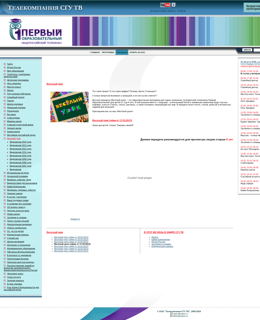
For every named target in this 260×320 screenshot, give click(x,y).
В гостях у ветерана (16, 197)
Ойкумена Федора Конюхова (21, 252)
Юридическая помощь (18, 235)
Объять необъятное (16, 228)
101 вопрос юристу (16, 207)
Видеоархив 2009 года (20, 159)
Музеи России (14, 67)
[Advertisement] (140, 68)
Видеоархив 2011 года (20, 152)
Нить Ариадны (14, 83)
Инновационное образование (21, 248)
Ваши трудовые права (18, 200)
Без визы (11, 114)
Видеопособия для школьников (22, 183)
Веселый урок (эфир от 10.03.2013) (71, 248)
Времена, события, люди (19, 180)
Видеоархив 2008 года (20, 162)
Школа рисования (15, 241)
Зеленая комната (15, 280)
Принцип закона (14, 193)
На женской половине (17, 176)
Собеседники (13, 118)
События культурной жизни (20, 125)
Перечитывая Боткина (18, 259)
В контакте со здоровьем (19, 255)
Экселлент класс (15, 273)
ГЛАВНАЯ (95, 52)
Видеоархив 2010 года (20, 155)
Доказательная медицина (19, 224)
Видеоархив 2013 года (20, 145)
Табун (10, 64)
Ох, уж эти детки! (15, 231)
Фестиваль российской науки (21, 135)
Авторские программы (18, 80)
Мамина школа (14, 121)
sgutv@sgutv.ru (180, 314)
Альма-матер (13, 131)
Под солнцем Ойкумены (19, 94)
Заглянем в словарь (17, 217)
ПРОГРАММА (108, 52)
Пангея (10, 100)
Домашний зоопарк (16, 107)
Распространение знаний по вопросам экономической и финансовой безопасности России (20, 267)
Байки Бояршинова (16, 186)
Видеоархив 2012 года (20, 149)
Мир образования (15, 71)
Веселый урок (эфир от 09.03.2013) (71, 251)
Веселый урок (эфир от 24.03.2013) (71, 239)
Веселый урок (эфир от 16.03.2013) (71, 246)
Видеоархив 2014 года (20, 142)
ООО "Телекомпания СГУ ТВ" (174, 311)
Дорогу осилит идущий (18, 221)
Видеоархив (15, 169)
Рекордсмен (13, 111)
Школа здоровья (15, 104)
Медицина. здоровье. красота (21, 190)
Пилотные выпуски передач (20, 262)
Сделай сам (13, 238)
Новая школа (13, 214)
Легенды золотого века (18, 210)
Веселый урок (14, 138)
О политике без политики (19, 204)
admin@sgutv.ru (180, 316)
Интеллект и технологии (18, 245)
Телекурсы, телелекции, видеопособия (17, 75)
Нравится (75, 219)
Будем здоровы (14, 284)
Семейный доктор (15, 97)
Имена (10, 90)
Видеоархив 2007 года (20, 166)
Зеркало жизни (14, 128)
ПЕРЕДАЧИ (122, 52)
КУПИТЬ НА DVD (137, 52)
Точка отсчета (14, 277)
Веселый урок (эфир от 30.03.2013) (71, 237)
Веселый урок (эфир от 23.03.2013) (71, 242)
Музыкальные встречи (18, 173)
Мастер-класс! (14, 87)
